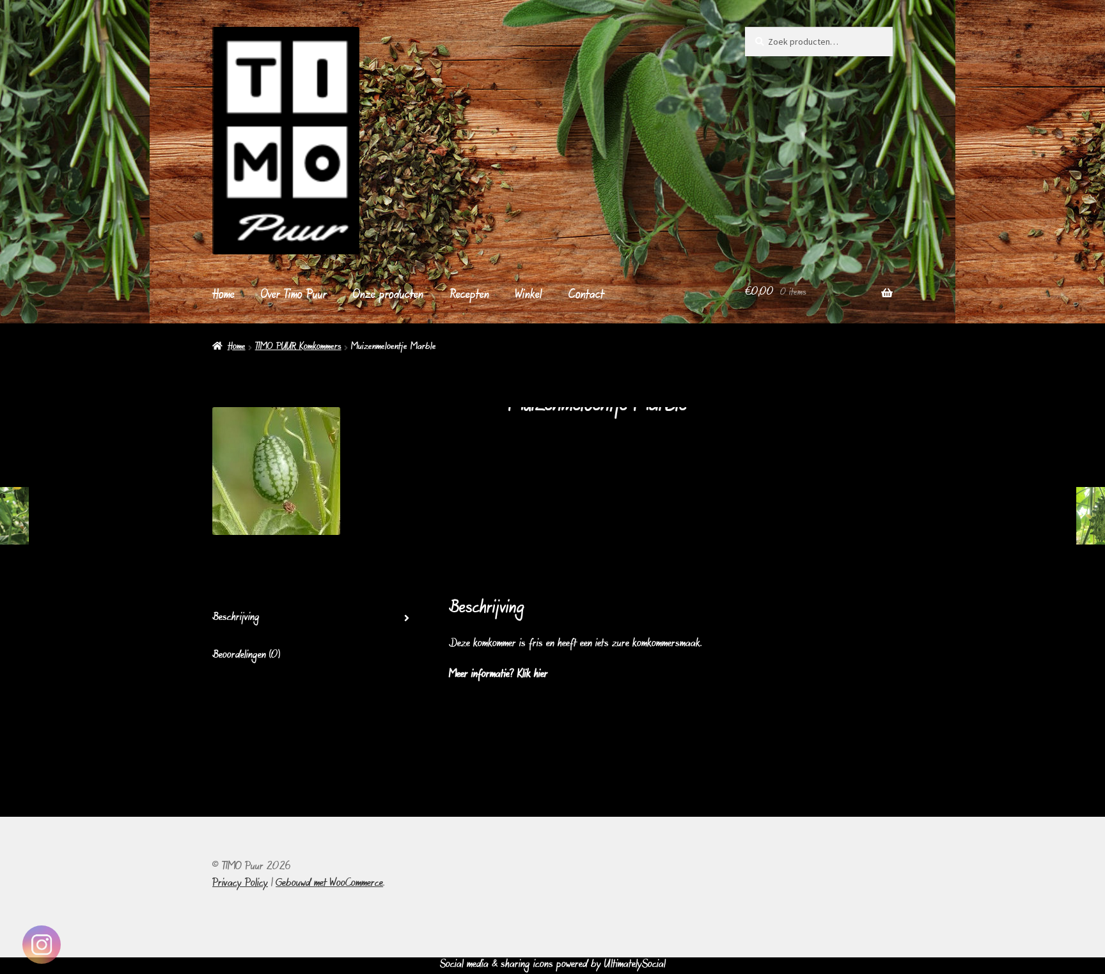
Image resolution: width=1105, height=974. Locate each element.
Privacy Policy (240, 883)
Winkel (528, 296)
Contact (586, 296)
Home (223, 296)
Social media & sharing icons (498, 965)
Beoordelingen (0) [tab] (246, 655)
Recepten (469, 296)
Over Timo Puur (294, 296)
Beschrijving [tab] (236, 618)
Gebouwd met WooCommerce (329, 883)
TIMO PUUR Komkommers (298, 347)
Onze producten (388, 296)
